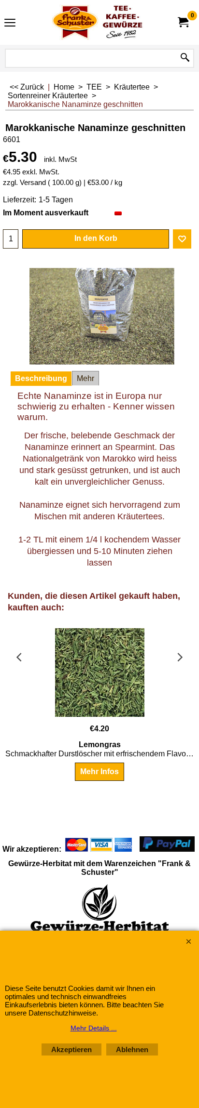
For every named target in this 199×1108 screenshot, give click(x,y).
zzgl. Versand (24, 182)
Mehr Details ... (94, 1028)
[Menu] (9, 23)
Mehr (85, 378)
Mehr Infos (99, 771)
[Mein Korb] (182, 22)
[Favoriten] (182, 239)
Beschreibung (41, 378)
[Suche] (185, 58)
